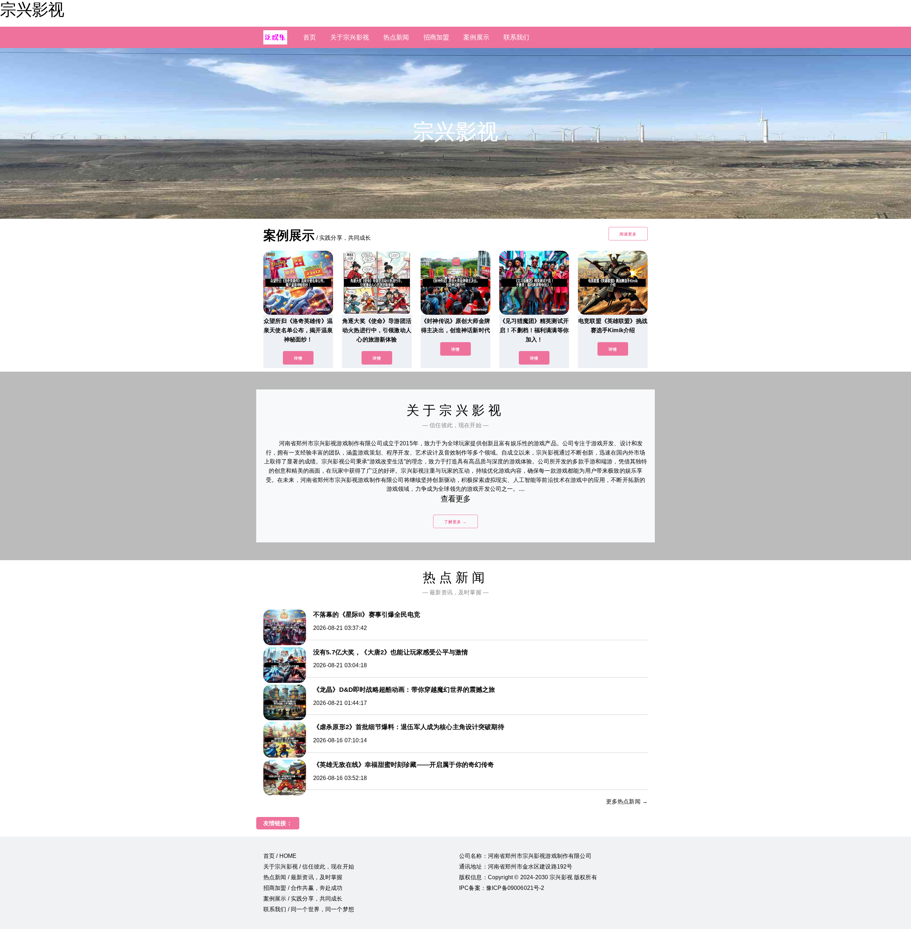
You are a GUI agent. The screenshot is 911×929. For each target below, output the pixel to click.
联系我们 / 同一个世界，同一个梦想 (308, 909)
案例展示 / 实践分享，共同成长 (303, 899)
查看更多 (456, 498)
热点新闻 (396, 37)
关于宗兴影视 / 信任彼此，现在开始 (308, 867)
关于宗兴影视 (349, 37)
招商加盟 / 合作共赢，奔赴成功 (303, 888)
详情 (298, 358)
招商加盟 (436, 37)
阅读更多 (628, 234)
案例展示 (476, 37)
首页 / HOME (279, 856)
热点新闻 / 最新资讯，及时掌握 (303, 877)
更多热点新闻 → (627, 801)
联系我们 (517, 37)
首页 (309, 37)
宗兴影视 (32, 9)
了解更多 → (455, 522)
